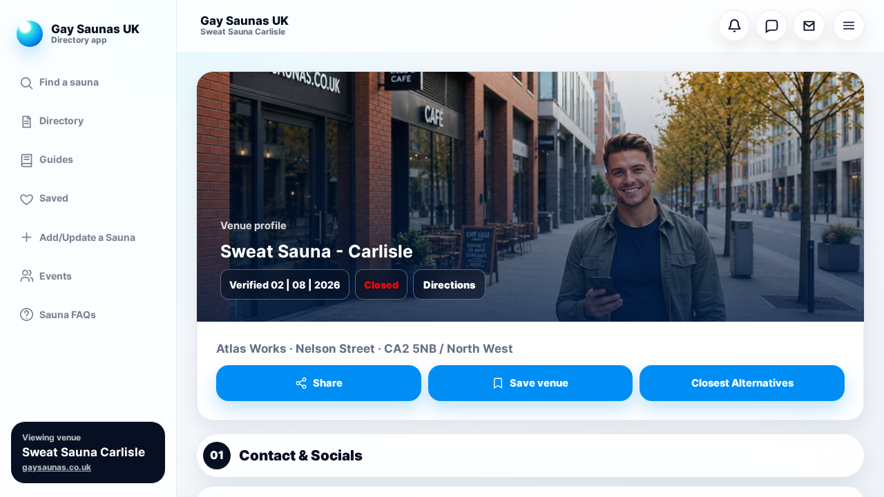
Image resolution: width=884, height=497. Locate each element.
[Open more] (849, 25)
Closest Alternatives (742, 383)
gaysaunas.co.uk (56, 467)
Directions (449, 285)
